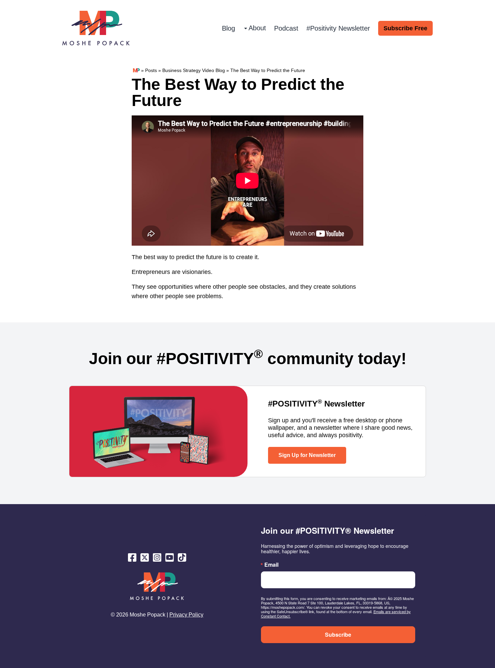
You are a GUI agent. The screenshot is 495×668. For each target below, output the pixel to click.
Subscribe (338, 634)
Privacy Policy (186, 615)
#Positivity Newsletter (338, 28)
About (257, 28)
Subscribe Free (405, 28)
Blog (228, 28)
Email (271, 564)
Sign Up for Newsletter (307, 455)
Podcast (286, 28)
